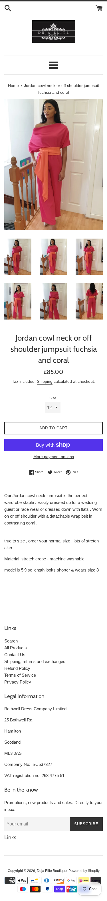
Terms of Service (20, 675)
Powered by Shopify (84, 871)
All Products (15, 647)
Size (52, 398)
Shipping (45, 381)
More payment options (53, 456)
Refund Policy (17, 668)
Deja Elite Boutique (52, 871)
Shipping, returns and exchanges (34, 661)
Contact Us (14, 654)
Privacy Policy (17, 682)
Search (11, 640)
